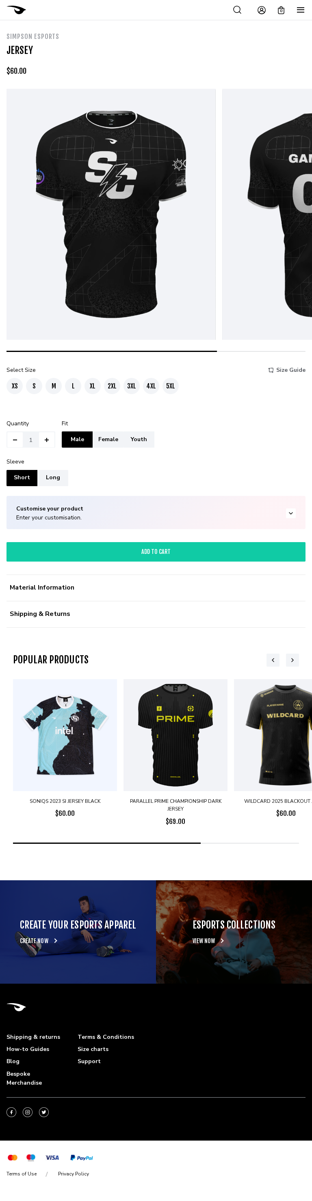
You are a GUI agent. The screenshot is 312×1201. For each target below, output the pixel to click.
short (22, 477)
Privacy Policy (73, 1174)
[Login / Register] (261, 10)
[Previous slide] (273, 660)
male (77, 439)
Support (89, 1061)
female (108, 439)
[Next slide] (292, 660)
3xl (131, 386)
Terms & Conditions (106, 1037)
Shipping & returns (33, 1037)
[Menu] (301, 10)
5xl (170, 386)
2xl (112, 386)
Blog (13, 1061)
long (53, 477)
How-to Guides (27, 1049)
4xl (151, 386)
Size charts (93, 1049)
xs (15, 386)
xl (92, 386)
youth (139, 439)
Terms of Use (21, 1174)
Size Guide (291, 370)
